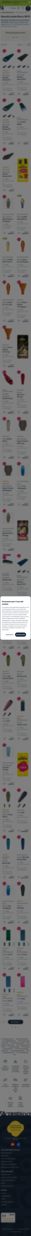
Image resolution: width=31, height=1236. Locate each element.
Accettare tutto (20, 634)
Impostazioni (9, 634)
